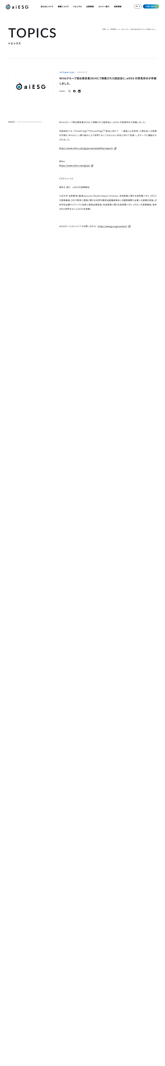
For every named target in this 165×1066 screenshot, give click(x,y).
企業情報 (90, 6)
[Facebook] (74, 91)
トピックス (77, 6)
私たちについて (47, 6)
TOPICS (113, 29)
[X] (69, 91)
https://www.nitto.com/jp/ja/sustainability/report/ (86, 148)
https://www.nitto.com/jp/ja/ (74, 165)
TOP (104, 29)
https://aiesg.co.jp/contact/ (112, 226)
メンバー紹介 (103, 6)
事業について (63, 6)
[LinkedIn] (79, 91)
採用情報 (118, 6)
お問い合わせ (151, 6)
